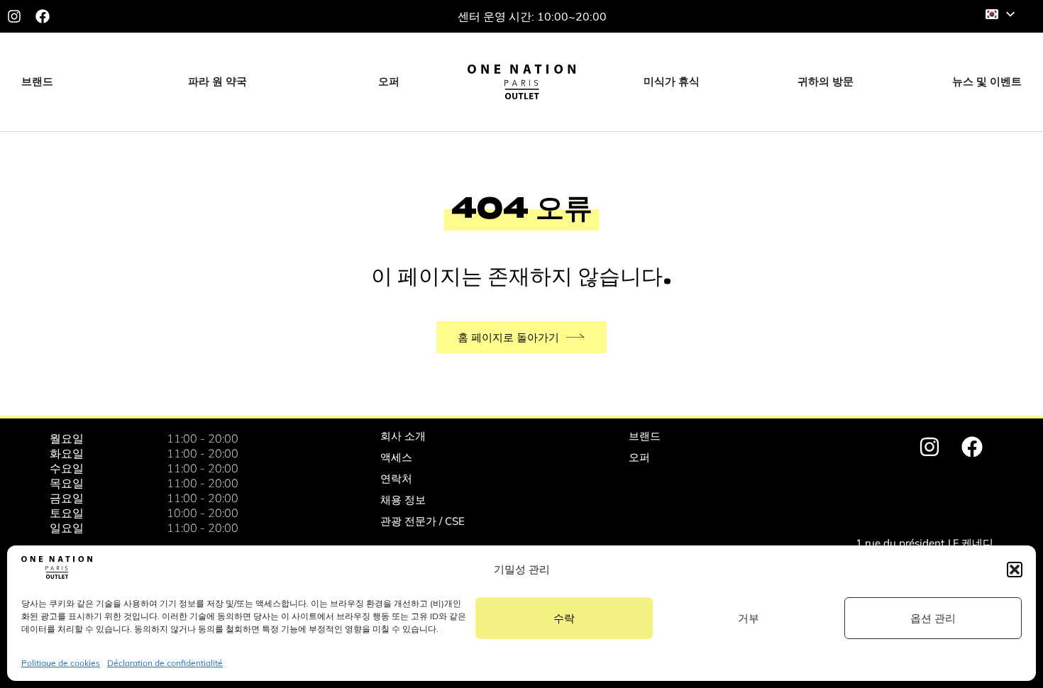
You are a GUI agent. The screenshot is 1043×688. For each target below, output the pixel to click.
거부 (748, 618)
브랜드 (645, 436)
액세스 (396, 457)
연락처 (396, 478)
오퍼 (639, 457)
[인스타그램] (14, 16)
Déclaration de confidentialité (165, 663)
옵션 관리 (933, 618)
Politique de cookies (60, 663)
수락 (564, 618)
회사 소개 (403, 436)
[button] (1015, 569)
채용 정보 (403, 499)
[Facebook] (42, 16)
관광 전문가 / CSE (422, 521)
